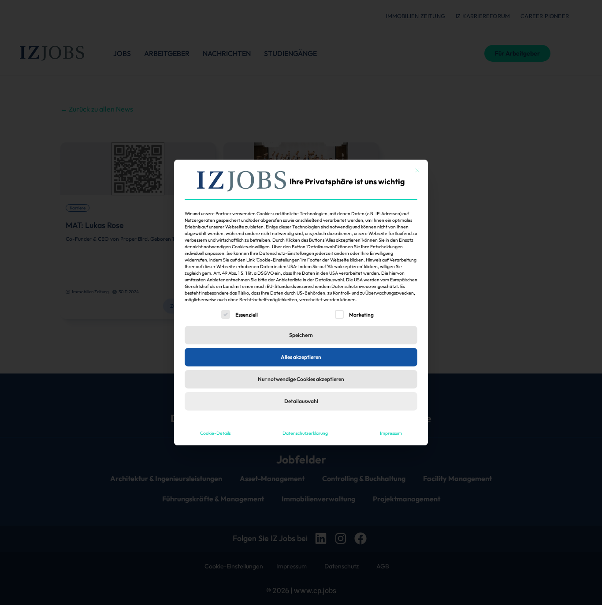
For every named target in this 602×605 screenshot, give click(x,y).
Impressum (391, 433)
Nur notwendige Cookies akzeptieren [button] (301, 379)
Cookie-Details (215, 433)
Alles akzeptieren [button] (301, 357)
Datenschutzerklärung (305, 433)
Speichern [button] (301, 335)
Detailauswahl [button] (301, 401)
